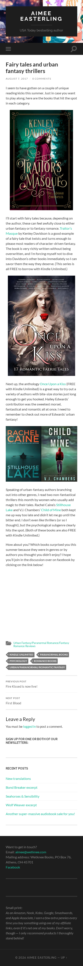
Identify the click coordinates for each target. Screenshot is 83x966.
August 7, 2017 (17, 78)
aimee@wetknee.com (30, 852)
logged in (29, 726)
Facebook (13, 867)
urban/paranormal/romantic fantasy (37, 667)
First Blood (13, 701)
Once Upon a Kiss (53, 384)
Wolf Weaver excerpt (21, 805)
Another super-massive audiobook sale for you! (40, 814)
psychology (18, 661)
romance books (45, 661)
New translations (18, 778)
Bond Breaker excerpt (21, 787)
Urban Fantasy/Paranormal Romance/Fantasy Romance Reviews (41, 644)
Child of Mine (51, 510)
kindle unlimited (21, 654)
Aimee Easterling (41, 16)
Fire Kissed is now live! (21, 684)
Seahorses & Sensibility (22, 796)
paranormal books (54, 654)
